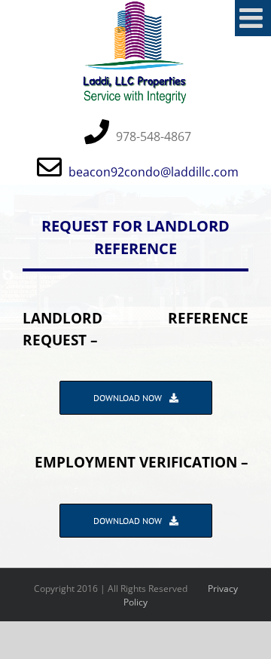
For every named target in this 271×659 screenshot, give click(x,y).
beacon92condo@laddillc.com (154, 172)
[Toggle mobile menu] (253, 18)
